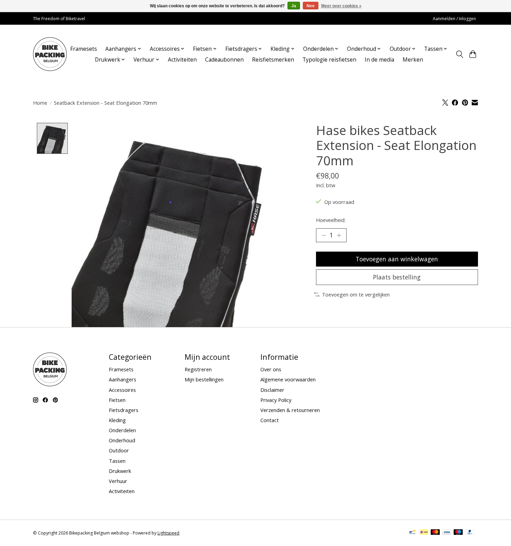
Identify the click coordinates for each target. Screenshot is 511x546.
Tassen (117, 460)
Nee (311, 5)
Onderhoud (122, 440)
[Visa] (446, 532)
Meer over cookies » (341, 5)
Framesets (83, 49)
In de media (379, 59)
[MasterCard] (435, 532)
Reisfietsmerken (273, 59)
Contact (269, 420)
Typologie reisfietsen (329, 59)
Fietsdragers (123, 409)
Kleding (117, 420)
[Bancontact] (412, 532)
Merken (413, 59)
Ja (293, 5)
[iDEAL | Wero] (424, 532)
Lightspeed (168, 533)
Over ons (270, 369)
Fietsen (117, 399)
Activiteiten (182, 59)
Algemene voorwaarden (288, 379)
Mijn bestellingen (204, 379)
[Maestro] (458, 532)
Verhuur (118, 480)
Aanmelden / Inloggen (454, 19)
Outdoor (119, 450)
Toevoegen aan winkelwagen (397, 259)
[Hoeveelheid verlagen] (323, 235)
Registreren (198, 369)
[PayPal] (469, 532)
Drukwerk (120, 470)
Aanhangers (122, 379)
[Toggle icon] (459, 54)
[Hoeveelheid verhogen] (339, 235)
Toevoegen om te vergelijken (356, 294)
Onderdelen (122, 430)
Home (40, 102)
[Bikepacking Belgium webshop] (50, 54)
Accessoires (122, 389)
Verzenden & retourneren (290, 409)
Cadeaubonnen (224, 59)
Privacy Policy (275, 399)
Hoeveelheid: (331, 219)
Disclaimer (272, 389)
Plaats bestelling (397, 277)
